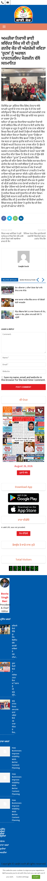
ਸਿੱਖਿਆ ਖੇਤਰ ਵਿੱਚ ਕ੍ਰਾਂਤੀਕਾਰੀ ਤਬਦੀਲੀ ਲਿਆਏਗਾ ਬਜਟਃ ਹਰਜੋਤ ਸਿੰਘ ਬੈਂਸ (35, 236)
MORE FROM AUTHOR (27, 279)
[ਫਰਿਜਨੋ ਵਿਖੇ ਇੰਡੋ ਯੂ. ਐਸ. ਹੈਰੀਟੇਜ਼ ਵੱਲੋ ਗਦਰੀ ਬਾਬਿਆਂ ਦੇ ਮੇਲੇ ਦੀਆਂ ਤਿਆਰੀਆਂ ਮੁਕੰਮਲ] (5, 629)
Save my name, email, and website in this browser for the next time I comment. (23, 378)
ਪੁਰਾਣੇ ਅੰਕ (23, 473)
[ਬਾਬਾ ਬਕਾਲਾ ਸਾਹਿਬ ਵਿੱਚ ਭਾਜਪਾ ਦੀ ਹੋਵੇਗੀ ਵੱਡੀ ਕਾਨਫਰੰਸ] (7, 302)
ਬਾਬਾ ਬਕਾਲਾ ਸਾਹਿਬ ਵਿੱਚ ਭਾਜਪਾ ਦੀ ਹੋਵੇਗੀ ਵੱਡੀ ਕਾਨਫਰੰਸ (30, 301)
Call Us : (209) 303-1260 (2, 2)
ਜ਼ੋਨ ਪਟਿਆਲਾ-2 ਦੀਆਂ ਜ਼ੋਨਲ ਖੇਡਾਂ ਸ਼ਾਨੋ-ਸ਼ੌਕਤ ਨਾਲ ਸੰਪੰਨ (29, 289)
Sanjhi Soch (23, 266)
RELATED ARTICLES (10, 279)
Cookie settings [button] (22, 876)
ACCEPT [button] (36, 877)
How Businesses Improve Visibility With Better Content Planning (16, 758)
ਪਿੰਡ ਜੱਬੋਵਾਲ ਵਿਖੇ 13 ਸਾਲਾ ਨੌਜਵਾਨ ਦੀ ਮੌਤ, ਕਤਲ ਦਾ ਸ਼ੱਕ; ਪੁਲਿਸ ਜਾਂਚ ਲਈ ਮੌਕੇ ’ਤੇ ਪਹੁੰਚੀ (30, 314)
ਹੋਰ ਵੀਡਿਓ (23, 533)
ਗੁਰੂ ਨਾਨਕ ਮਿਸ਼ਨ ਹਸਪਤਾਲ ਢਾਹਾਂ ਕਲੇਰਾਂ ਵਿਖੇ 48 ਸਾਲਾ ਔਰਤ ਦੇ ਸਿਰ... (15, 716)
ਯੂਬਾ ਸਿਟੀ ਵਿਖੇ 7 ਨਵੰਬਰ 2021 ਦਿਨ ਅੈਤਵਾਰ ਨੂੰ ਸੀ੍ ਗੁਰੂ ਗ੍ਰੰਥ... (15, 679)
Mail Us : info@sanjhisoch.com (7, 2)
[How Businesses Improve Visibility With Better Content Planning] (5, 751)
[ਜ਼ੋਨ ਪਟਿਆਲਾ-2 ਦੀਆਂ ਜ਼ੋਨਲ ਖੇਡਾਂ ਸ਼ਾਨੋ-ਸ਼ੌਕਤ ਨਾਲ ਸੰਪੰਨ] (7, 290)
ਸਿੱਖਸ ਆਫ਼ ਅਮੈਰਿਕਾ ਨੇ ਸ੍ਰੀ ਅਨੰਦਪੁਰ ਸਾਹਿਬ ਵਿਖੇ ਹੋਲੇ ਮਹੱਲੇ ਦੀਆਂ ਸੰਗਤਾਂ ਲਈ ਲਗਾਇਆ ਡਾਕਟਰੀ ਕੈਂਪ (12, 237)
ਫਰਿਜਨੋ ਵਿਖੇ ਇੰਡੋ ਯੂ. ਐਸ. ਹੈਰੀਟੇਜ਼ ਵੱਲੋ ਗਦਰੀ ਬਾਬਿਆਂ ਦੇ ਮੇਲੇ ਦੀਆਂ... (14, 641)
